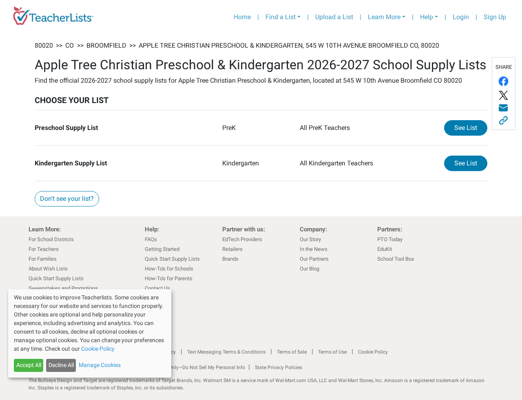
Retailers (232, 249)
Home (242, 17)
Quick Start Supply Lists (56, 278)
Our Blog (309, 269)
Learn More (384, 17)
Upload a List (334, 17)
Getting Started (162, 249)
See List (470, 127)
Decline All (61, 365)
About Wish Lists (48, 269)
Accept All (28, 365)
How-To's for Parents (168, 278)
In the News (313, 249)
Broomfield (106, 45)
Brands (230, 259)
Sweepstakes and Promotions (63, 288)
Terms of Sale (292, 352)
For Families (43, 259)
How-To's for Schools (169, 269)
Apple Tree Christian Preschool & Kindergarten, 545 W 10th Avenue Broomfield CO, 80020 (289, 45)
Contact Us (157, 288)
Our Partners (314, 259)
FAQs (151, 239)
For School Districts (51, 239)
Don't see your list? (67, 198)
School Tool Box (395, 259)
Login (461, 17)
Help (426, 17)
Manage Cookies (100, 365)
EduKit (384, 249)
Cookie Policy (373, 352)
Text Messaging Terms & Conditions (226, 352)
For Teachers (44, 249)
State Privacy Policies (278, 367)
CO (69, 45)
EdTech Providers (242, 239)
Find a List (280, 17)
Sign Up (495, 17)
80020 (44, 45)
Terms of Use (332, 352)
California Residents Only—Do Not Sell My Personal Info (184, 367)
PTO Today (390, 239)
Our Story (310, 239)
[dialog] (89, 333)
